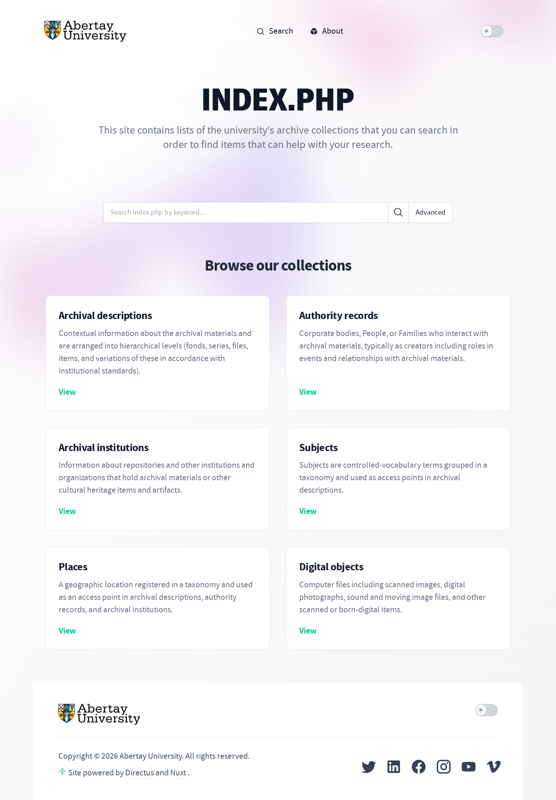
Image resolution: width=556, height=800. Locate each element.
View (67, 391)
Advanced (431, 212)
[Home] (85, 31)
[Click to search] (398, 212)
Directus (140, 772)
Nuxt (179, 772)
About (332, 31)
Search (281, 31)
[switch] (492, 31)
